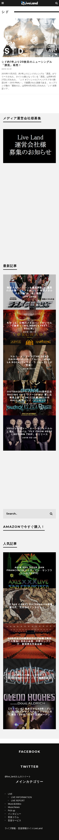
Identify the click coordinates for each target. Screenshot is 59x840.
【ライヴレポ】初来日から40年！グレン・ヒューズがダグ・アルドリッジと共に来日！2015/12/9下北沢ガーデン (29, 711)
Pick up (11, 810)
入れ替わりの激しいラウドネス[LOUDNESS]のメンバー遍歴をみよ (29, 676)
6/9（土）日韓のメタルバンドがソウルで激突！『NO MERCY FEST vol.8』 (29, 325)
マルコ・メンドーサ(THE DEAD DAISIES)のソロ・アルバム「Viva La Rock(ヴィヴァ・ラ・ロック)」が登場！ (29, 361)
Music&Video (14, 803)
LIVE (10, 793)
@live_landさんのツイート (18, 776)
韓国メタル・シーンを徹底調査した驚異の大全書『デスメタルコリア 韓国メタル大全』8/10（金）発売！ (29, 290)
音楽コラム (13, 817)
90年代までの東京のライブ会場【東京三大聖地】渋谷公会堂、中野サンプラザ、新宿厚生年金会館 (30, 641)
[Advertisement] (29, 192)
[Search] (56, 3)
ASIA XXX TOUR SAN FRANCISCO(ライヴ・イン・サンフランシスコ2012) (29, 570)
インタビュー (14, 813)
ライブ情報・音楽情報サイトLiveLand (23, 828)
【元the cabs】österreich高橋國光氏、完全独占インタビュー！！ (30, 606)
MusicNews (14, 807)
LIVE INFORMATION (21, 797)
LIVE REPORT (18, 800)
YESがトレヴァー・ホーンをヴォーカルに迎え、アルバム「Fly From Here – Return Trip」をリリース (29, 431)
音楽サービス (14, 820)
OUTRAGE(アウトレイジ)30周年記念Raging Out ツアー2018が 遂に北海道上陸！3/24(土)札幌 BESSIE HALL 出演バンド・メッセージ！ (29, 396)
